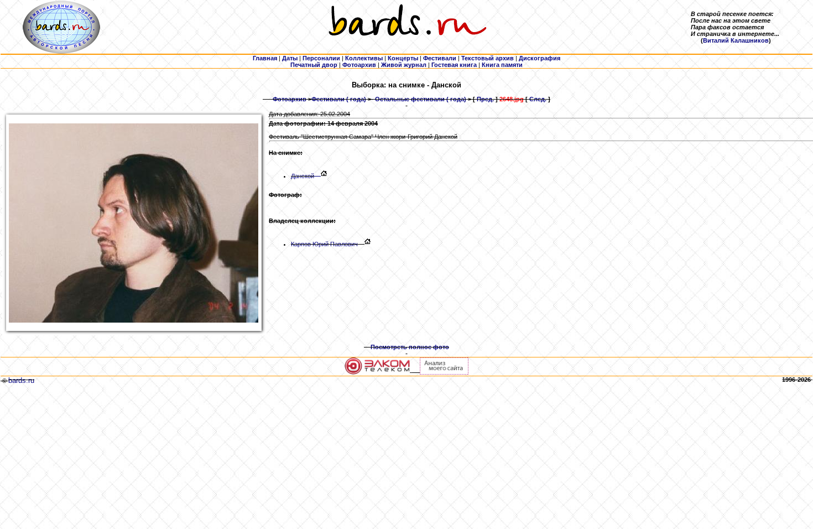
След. (537, 99)
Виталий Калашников (736, 40)
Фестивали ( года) (338, 99)
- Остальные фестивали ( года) (418, 99)
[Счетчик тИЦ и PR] (444, 372)
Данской (302, 176)
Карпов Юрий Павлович (324, 244)
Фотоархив (289, 99)
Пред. (485, 99)
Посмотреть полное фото (410, 347)
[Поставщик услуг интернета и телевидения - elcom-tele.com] (377, 372)
